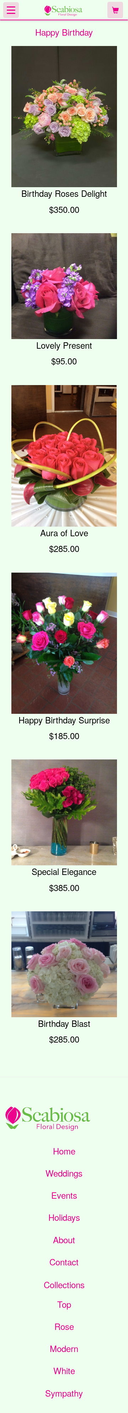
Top (64, 1304)
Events (64, 1195)
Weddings (64, 1173)
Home (64, 1151)
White (64, 1371)
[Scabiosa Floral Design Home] (63, 10)
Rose (64, 1326)
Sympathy (64, 1393)
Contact (64, 1262)
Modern (64, 1348)
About (64, 1240)
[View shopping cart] (115, 10)
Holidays (64, 1217)
